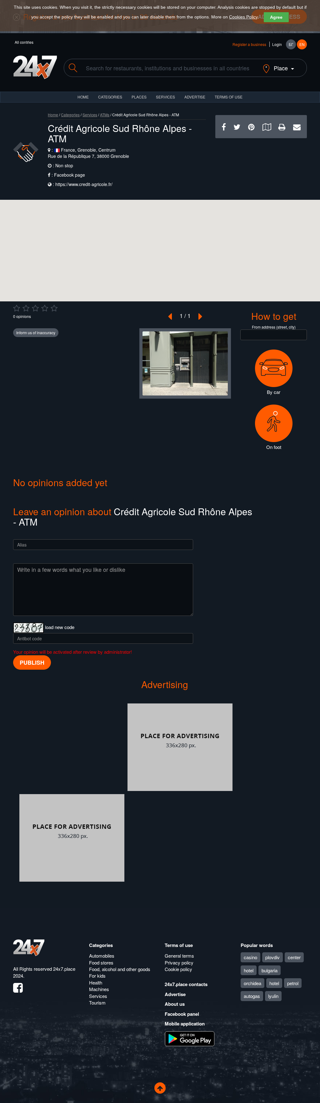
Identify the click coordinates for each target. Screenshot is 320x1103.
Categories (70, 114)
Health (95, 982)
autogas (252, 996)
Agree (276, 17)
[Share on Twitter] (236, 126)
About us (175, 1003)
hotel (248, 970)
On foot (273, 447)
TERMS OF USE (228, 96)
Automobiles (101, 955)
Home (53, 114)
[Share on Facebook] (224, 126)
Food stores (101, 962)
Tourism (97, 1002)
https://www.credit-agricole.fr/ (83, 184)
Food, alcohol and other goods (119, 969)
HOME (83, 96)
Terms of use (179, 945)
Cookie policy (178, 969)
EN (302, 44)
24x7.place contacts (186, 984)
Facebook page (69, 175)
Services (165, 96)
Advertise (175, 994)
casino (250, 957)
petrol (292, 983)
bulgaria (270, 970)
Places (139, 96)
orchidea (252, 983)
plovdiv (272, 957)
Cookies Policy (243, 16)
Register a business (249, 44)
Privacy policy (179, 962)
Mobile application (185, 1023)
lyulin (273, 996)
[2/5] (25, 308)
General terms (179, 955)
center (294, 957)
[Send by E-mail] (297, 126)
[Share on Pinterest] (251, 126)
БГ (291, 44)
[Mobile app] (190, 1038)
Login (277, 44)
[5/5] (54, 308)
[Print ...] (281, 126)
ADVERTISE (194, 96)
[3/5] (35, 308)
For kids (97, 975)
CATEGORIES (110, 96)
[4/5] (44, 308)
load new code (59, 627)
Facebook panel (182, 1013)
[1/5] (16, 308)
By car (273, 392)
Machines (99, 989)
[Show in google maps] (266, 126)
